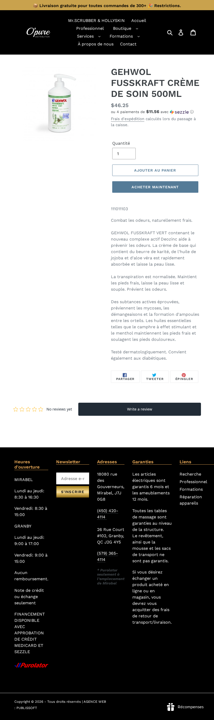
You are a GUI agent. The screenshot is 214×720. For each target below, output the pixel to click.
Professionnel (193, 481)
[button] (155, 111)
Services (85, 36)
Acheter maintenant (155, 187)
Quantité (121, 143)
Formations (121, 36)
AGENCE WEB (95, 702)
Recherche (190, 474)
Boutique (122, 28)
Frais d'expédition (127, 118)
